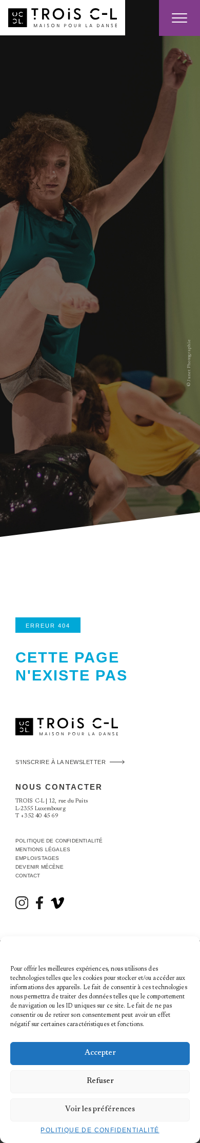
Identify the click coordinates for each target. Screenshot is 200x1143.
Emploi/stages (37, 858)
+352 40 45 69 (39, 816)
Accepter (100, 1053)
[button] (184, 949)
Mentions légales (42, 849)
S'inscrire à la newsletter (60, 762)
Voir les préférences (100, 1109)
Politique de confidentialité (100, 1130)
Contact (27, 875)
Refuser (100, 1081)
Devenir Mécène (39, 867)
